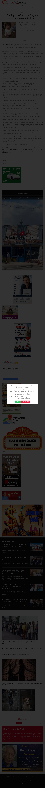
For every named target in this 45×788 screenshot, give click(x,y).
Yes (18, 401)
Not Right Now (25, 401)
